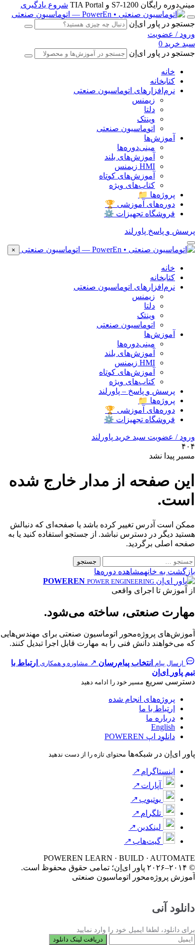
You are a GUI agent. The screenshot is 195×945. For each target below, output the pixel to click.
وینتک (146, 119)
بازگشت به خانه (169, 571)
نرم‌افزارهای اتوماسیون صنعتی (124, 90)
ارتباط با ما (157, 708)
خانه (168, 71)
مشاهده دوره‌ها (119, 571)
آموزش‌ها (159, 138)
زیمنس (143, 100)
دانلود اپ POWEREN (139, 736)
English (163, 727)
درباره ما (160, 718)
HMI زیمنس (134, 166)
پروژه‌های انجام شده (141, 699)
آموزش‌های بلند (129, 157)
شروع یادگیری (44, 4)
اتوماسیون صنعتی (125, 128)
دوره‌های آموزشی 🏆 (140, 204)
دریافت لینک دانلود (78, 939)
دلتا (149, 109)
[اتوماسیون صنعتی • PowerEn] (98, 14)
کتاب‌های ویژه (132, 185)
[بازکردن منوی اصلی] (191, 16)
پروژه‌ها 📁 (156, 194)
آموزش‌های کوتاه (127, 175)
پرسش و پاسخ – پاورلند (136, 391)
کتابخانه (162, 81)
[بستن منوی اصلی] (191, 242)
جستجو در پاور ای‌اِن (162, 23)
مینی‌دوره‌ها (136, 147)
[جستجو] (28, 26)
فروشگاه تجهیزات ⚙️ (139, 213)
